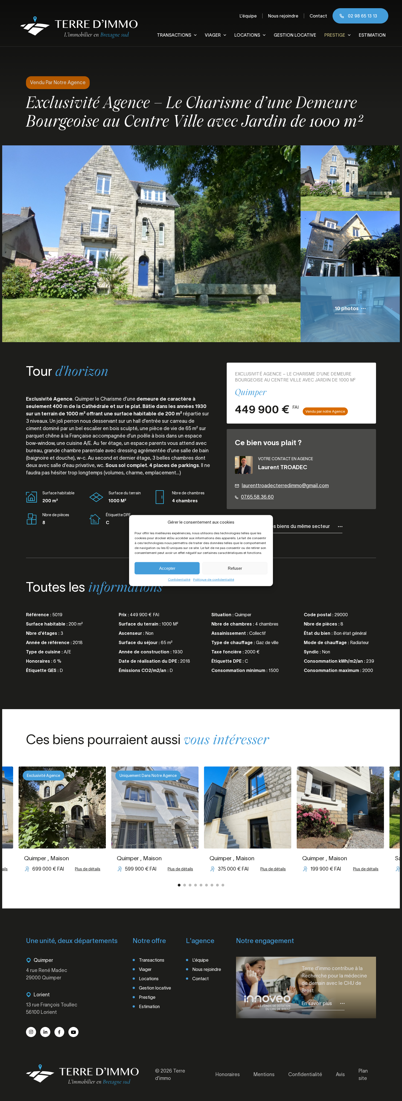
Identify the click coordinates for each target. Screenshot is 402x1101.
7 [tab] (212, 885)
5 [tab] (201, 885)
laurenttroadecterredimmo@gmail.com (285, 485)
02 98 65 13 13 (362, 15)
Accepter (167, 568)
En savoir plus (317, 1003)
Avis (340, 1074)
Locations (247, 35)
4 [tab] (195, 885)
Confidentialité (179, 579)
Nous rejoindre (283, 15)
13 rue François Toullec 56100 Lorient (51, 1008)
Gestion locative (295, 35)
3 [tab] (190, 885)
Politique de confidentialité (213, 579)
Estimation (372, 35)
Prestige (334, 35)
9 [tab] (223, 885)
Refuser (235, 568)
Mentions (264, 1074)
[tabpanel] (247, 822)
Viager (213, 35)
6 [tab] (206, 885)
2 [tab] (184, 885)
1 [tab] (179, 885)
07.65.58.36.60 (257, 497)
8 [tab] (217, 885)
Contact (318, 15)
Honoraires (227, 1074)
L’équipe (248, 15)
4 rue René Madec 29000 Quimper (46, 974)
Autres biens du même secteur (295, 526)
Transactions (174, 35)
